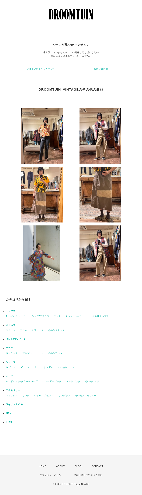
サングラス (64, 395)
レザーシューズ (14, 367)
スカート (11, 330)
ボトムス (11, 325)
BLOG (78, 466)
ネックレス (12, 395)
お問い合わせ (101, 68)
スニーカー (33, 367)
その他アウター (56, 353)
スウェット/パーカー (76, 316)
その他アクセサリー (86, 395)
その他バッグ (92, 381)
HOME (42, 466)
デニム (23, 330)
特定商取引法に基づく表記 (88, 475)
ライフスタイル (14, 404)
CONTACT (97, 466)
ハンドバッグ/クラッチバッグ (22, 381)
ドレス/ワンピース (16, 339)
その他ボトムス (56, 330)
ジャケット (12, 353)
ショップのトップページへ (41, 68)
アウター (11, 348)
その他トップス (100, 316)
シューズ (11, 362)
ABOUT (60, 466)
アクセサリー (13, 390)
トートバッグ (73, 381)
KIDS (9, 422)
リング (26, 395)
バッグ (9, 376)
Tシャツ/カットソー (16, 316)
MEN (8, 413)
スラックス (38, 330)
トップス (11, 311)
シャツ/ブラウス (40, 316)
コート (40, 353)
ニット (57, 316)
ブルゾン (27, 353)
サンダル (48, 367)
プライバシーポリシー (52, 475)
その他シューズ (66, 367)
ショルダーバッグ (52, 381)
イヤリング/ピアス (44, 395)
